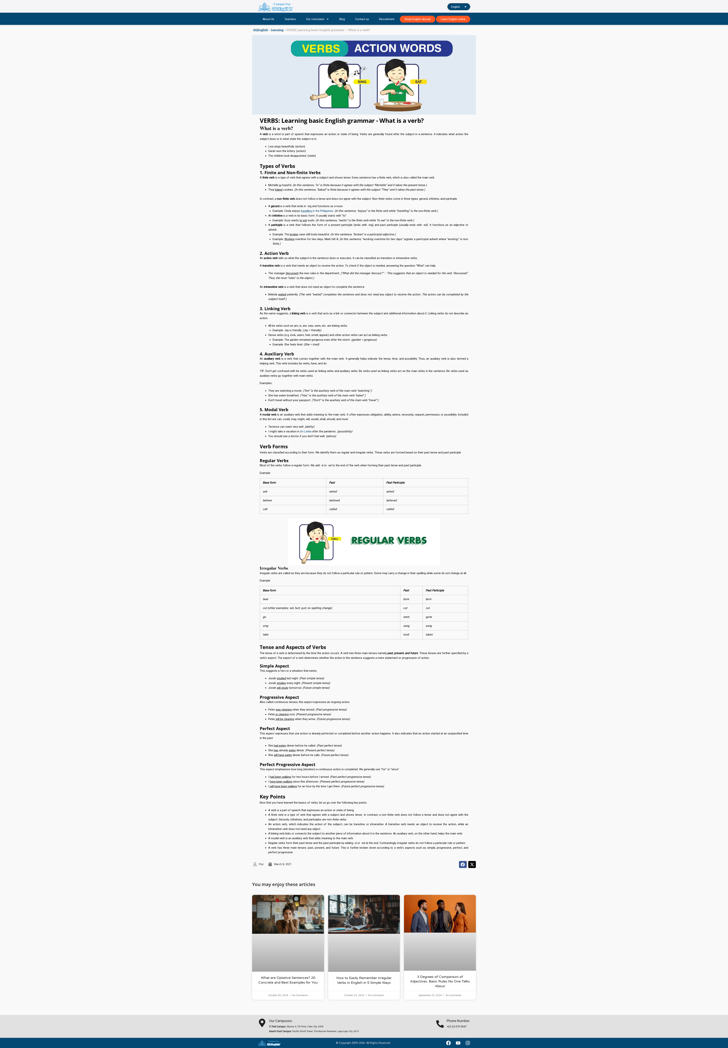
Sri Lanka (305, 431)
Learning (277, 30)
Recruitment (386, 19)
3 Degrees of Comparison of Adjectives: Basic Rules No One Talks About (440, 981)
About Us (268, 19)
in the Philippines (317, 211)
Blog (342, 19)
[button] (463, 864)
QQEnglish (260, 30)
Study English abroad (418, 19)
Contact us (362, 19)
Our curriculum (315, 19)
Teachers (290, 19)
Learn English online (453, 19)
